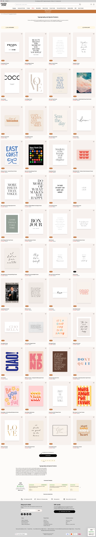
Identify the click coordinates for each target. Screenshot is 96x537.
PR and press (46, 521)
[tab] (91, 4)
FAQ (66, 522)
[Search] (80, 4)
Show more (48, 455)
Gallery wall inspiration (26, 524)
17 (52, 460)
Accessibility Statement (48, 524)
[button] (91, 532)
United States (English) (21, 534)
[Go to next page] (54, 461)
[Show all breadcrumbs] (2, 14)
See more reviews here (48, 494)
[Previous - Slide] (27, 487)
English (7, 1)
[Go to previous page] (42, 461)
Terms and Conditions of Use (21, 528)
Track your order (69, 520)
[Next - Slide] (80, 487)
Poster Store (50, 533)
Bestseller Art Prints (25, 521)
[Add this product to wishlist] (21, 33)
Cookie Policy (29, 528)
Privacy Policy (77, 528)
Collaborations (46, 522)
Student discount (47, 525)
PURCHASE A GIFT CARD (65, 511)
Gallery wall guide (25, 520)
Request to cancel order (70, 524)
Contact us (68, 521)
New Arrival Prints (25, 522)
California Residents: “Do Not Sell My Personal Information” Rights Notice (61, 528)
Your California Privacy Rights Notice (40, 528)
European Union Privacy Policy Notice (48, 530)
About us (45, 520)
